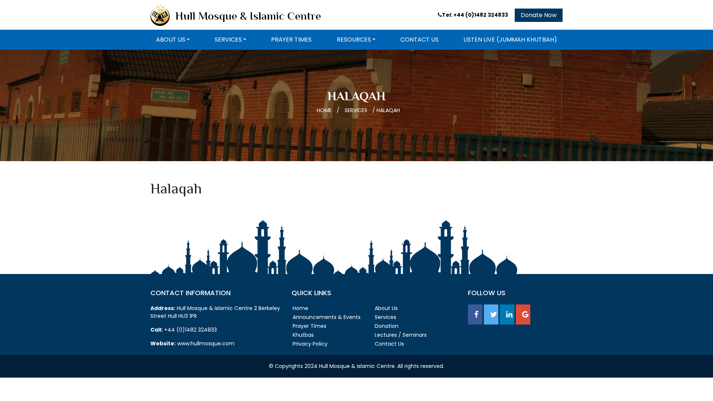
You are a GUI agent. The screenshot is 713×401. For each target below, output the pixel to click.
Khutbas (303, 335)
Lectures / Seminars (401, 335)
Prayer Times (291, 39)
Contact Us (419, 39)
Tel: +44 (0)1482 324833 (475, 15)
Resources (354, 39)
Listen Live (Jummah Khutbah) (510, 39)
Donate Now (539, 15)
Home (324, 110)
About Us (170, 39)
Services (228, 39)
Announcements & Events (327, 317)
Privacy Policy (310, 344)
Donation (386, 326)
